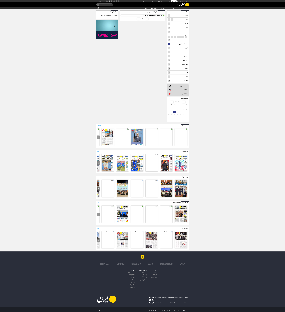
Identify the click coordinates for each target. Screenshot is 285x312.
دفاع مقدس (132, 277)
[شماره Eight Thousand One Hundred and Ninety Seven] (170, 206)
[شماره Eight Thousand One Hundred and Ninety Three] (112, 206)
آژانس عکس (154, 1)
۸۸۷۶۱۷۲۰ (185, 302)
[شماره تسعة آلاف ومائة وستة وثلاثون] (181, 197)
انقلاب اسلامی (131, 274)
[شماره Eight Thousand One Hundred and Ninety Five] (141, 206)
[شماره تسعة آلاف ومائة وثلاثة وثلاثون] (141, 180)
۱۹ (169, 60)
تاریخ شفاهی (131, 281)
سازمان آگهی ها (143, 281)
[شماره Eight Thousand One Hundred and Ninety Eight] (181, 222)
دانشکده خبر (149, 1)
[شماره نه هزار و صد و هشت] (185, 129)
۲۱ (169, 68)
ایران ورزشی (160, 1)
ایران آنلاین (179, 1)
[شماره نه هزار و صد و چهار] (127, 129)
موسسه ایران (184, 1)
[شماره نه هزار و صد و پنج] (137, 145)
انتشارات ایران (144, 279)
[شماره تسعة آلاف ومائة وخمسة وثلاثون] (166, 197)
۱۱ (169, 44)
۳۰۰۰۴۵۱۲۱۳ (171, 302)
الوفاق (165, 1)
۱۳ (169, 52)
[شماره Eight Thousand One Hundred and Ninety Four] (122, 222)
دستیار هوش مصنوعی (155, 8)
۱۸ (169, 40)
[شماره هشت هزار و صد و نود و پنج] (156, 155)
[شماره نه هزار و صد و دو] (97, 129)
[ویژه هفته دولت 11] (110, 232)
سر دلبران (132, 282)
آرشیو (168, 8)
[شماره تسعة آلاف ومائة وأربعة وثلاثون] (156, 180)
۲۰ (169, 64)
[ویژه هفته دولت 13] (139, 232)
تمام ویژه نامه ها (172, 8)
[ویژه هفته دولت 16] (181, 248)
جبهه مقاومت (131, 276)
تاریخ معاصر (132, 279)
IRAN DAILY (154, 277)
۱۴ (169, 56)
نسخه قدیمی (147, 8)
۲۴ (169, 81)
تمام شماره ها (179, 8)
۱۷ (186, 37)
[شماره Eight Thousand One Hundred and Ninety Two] (97, 206)
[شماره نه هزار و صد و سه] (108, 145)
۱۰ (177, 37)
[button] (98, 137)
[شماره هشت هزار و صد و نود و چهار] (137, 171)
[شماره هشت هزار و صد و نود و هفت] (181, 171)
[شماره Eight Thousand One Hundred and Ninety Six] (156, 206)
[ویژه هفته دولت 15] (168, 232)
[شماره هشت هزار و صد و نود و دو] (108, 171)
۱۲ (169, 48)
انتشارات (144, 1)
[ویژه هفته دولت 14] (152, 248)
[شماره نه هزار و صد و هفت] (170, 129)
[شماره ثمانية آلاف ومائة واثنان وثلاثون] (122, 197)
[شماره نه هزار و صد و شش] (156, 129)
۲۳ (169, 77)
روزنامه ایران (174, 1)
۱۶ (183, 37)
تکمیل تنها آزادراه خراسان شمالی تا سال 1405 (108, 16)
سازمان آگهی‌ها (162, 8)
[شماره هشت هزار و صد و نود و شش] (166, 171)
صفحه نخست (185, 8)
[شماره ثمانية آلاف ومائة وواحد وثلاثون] (112, 180)
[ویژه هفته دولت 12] (122, 248)
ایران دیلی (168, 1)
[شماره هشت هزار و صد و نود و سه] (122, 171)
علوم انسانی (132, 284)
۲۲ (169, 72)
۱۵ (180, 37)
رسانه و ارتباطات (131, 273)
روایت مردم (132, 287)
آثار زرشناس (132, 286)
